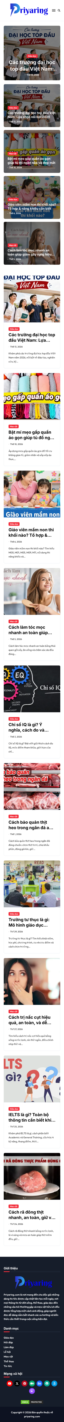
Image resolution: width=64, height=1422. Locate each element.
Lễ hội (7, 1351)
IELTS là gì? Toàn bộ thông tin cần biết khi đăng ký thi (30, 1120)
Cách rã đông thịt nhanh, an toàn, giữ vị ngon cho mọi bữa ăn (30, 1218)
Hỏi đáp (8, 1342)
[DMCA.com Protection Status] (32, 1402)
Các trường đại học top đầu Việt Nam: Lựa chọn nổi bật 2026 (32, 72)
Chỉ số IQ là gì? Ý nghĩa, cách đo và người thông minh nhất (32, 730)
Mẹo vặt (12, 153)
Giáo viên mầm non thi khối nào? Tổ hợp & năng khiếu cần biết (31, 535)
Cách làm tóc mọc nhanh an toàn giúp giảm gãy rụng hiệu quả (29, 254)
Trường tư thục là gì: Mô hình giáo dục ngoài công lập (29, 925)
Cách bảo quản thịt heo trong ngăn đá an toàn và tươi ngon (30, 828)
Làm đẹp (9, 1347)
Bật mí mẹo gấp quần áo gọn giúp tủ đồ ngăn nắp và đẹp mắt (32, 438)
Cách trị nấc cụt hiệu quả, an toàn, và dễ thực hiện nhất (29, 1023)
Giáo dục (32, 56)
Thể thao (9, 1361)
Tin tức (8, 1366)
